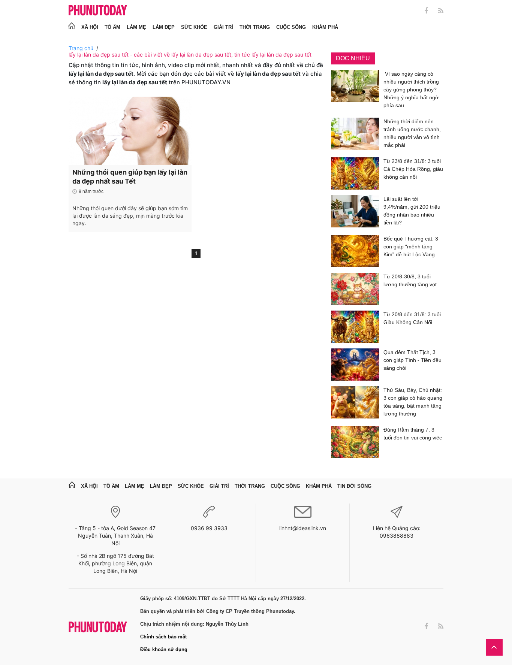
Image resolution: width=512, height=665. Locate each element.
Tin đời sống (354, 486)
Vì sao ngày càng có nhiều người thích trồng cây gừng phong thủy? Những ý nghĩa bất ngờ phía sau (411, 89)
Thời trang (255, 27)
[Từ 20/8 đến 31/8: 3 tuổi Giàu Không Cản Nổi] (355, 327)
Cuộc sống (291, 27)
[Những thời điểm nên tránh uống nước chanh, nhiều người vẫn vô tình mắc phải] (355, 135)
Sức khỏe (194, 27)
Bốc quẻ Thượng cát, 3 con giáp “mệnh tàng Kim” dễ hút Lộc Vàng (410, 246)
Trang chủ (81, 48)
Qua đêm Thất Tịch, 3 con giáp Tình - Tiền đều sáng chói (412, 360)
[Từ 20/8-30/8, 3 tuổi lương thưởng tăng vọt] (355, 289)
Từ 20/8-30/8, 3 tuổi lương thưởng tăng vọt (410, 280)
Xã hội (89, 27)
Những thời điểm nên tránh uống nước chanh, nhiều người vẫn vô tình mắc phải (412, 133)
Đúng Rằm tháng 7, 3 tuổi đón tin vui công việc (412, 434)
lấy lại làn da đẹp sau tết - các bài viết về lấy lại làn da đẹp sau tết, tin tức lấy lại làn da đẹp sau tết (190, 54)
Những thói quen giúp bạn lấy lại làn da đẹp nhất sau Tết (129, 176)
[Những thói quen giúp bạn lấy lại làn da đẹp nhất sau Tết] (130, 131)
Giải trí (223, 27)
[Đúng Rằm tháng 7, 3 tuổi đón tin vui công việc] (355, 442)
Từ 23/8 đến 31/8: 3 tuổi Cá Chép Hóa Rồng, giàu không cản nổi (413, 169)
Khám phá (325, 27)
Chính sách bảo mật (163, 637)
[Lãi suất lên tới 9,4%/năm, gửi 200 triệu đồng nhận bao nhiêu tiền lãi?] (355, 212)
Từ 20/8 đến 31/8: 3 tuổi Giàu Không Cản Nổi (412, 318)
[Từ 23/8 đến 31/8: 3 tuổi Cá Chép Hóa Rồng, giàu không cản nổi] (355, 173)
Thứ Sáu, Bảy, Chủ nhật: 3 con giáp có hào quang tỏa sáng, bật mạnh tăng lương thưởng (412, 402)
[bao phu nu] (98, 10)
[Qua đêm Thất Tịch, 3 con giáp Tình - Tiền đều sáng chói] (355, 364)
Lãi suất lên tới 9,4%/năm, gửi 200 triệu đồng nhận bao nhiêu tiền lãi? (411, 211)
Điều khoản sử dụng (163, 649)
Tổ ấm (112, 27)
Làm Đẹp (164, 27)
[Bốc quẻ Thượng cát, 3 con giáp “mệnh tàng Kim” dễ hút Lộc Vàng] (355, 251)
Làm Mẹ (136, 27)
